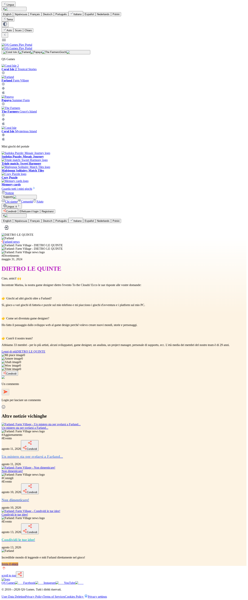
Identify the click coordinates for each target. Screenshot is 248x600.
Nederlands (103, 14)
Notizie (9, 193)
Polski (116, 14)
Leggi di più (23, 351)
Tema (10, 19)
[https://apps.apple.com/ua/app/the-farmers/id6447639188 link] (3, 124)
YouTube (69, 582)
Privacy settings (97, 596)
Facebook (29, 582)
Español (89, 14)
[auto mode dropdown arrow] (5, 24)
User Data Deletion (13, 596)
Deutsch (47, 14)
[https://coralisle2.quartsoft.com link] (3, 73)
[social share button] (20, 574)
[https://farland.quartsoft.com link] (3, 84)
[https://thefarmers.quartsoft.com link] (3, 115)
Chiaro (28, 30)
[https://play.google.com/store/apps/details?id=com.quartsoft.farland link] (3, 89)
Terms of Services (54, 596)
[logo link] (6, 579)
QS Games (8, 582)
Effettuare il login (29, 211)
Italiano (77, 14)
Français (35, 14)
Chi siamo (11, 201)
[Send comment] (5, 392)
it (3, 8)
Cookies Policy (74, 596)
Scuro (18, 30)
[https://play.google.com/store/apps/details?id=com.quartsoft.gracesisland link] (3, 120)
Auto (9, 30)
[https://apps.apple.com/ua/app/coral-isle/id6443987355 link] (3, 139)
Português (61, 14)
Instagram (50, 582)
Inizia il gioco (10, 564)
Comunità (27, 201)
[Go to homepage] (124, 46)
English (7, 14)
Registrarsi (48, 211)
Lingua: (12, 206)
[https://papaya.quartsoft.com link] (3, 104)
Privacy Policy (34, 596)
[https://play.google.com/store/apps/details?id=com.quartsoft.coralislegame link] (3, 135)
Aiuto (39, 201)
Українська (21, 14)
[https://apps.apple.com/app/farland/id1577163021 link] (3, 93)
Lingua (10, 4)
